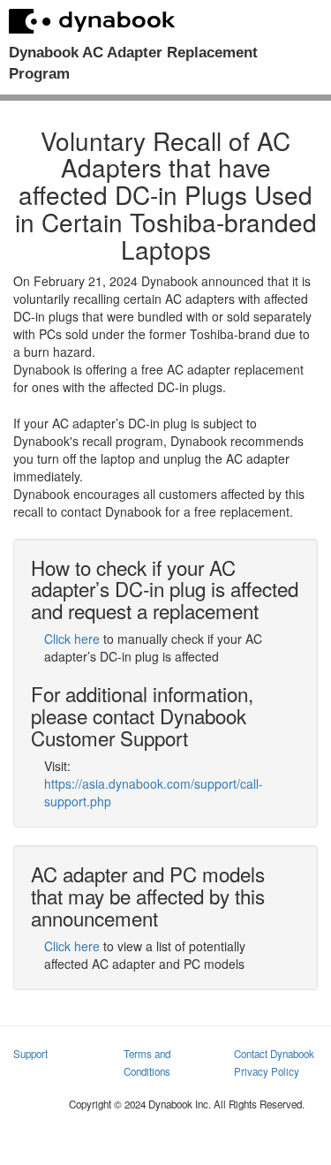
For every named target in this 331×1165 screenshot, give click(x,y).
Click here (72, 638)
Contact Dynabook (274, 1054)
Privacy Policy (266, 1071)
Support (30, 1054)
